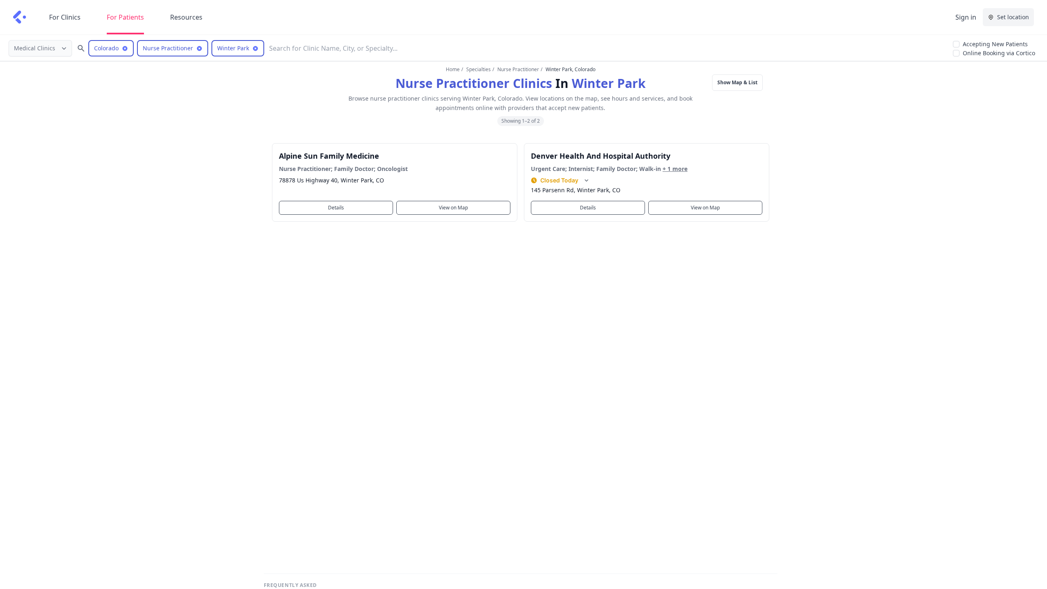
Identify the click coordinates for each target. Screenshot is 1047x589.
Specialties (478, 69)
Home (453, 69)
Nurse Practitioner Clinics (473, 83)
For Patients (125, 17)
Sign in (965, 17)
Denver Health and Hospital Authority (600, 156)
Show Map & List (737, 82)
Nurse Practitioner (518, 69)
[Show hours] (586, 180)
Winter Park (609, 83)
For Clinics (65, 17)
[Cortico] (19, 17)
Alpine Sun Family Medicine (329, 156)
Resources (186, 17)
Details (336, 207)
